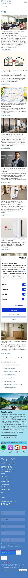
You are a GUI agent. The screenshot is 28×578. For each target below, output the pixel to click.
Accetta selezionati (14, 314)
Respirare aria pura (10, 368)
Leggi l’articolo (5, 50)
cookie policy (22, 271)
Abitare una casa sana (11, 365)
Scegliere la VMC (9, 381)
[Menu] (25, 2)
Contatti (3, 497)
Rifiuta (14, 319)
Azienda (3, 474)
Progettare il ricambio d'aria (13, 384)
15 (18, 358)
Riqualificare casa (9, 375)
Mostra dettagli (19, 305)
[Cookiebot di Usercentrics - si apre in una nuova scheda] (19, 258)
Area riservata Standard (7, 487)
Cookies (23, 567)
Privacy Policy (17, 567)
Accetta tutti (14, 310)
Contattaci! (23, 570)
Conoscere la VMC (10, 378)
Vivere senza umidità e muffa (13, 372)
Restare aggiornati (10, 388)
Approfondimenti (5, 489)
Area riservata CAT (6, 482)
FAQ (2, 495)
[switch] (24, 289)
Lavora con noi (5, 484)
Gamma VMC (4, 476)
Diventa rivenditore (6, 479)
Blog (2, 492)
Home (2, 6)
